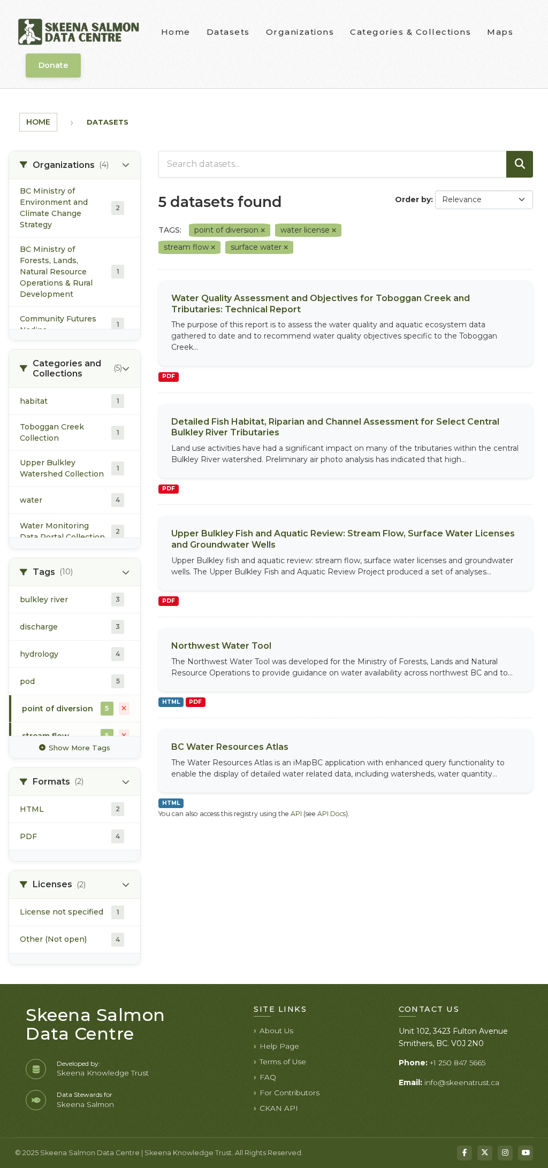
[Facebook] (464, 1153)
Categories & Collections (410, 32)
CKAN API (279, 1108)
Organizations (300, 32)
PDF (168, 376)
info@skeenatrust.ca (461, 1082)
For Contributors (289, 1092)
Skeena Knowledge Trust (103, 1073)
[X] (484, 1153)
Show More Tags (79, 747)
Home (176, 32)
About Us (276, 1030)
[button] (74, 165)
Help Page (279, 1046)
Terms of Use (283, 1061)
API (296, 814)
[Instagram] (505, 1153)
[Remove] (263, 230)
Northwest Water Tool (221, 646)
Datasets (228, 32)
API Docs (331, 814)
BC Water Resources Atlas (229, 747)
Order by (413, 199)
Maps (500, 32)
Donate (53, 65)
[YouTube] (525, 1153)
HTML (171, 701)
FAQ (268, 1077)
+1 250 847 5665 (457, 1062)
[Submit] (519, 164)
